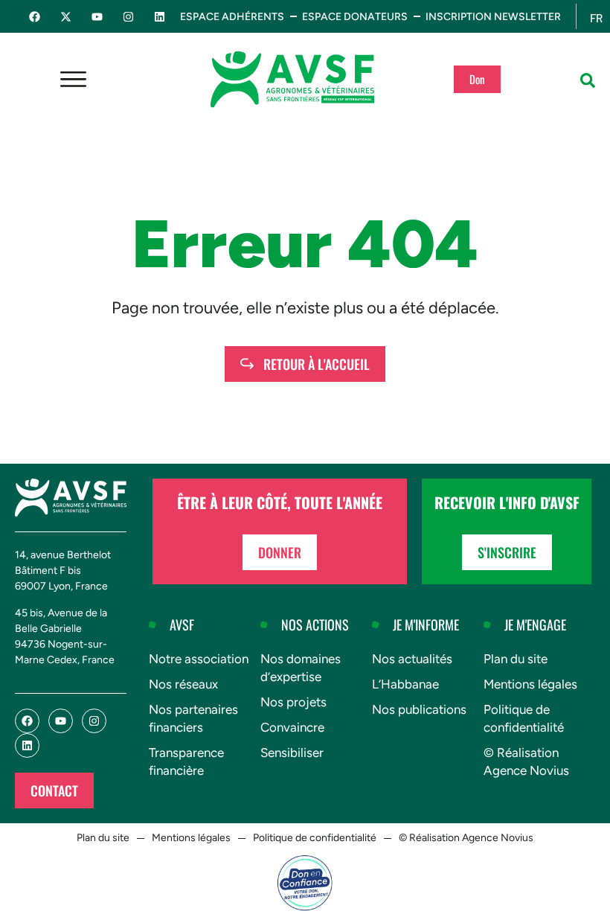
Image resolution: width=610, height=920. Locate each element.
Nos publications (419, 709)
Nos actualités (412, 658)
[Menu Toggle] (73, 79)
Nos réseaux (183, 684)
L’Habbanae (405, 684)
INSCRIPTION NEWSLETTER (493, 16)
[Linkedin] (159, 16)
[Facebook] (34, 16)
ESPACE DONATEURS (355, 16)
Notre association (198, 658)
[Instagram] (128, 16)
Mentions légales (530, 684)
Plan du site (516, 658)
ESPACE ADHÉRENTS (232, 16)
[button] (587, 80)
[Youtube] (97, 16)
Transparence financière (186, 761)
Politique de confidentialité (524, 718)
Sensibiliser (292, 752)
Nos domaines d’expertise (300, 667)
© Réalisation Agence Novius (526, 761)
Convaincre (292, 727)
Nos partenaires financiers (193, 718)
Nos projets (293, 701)
